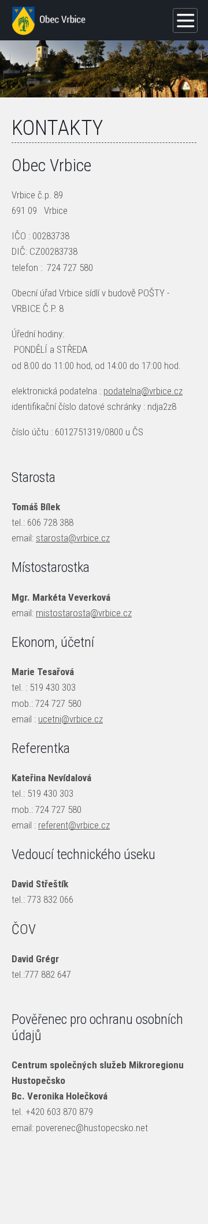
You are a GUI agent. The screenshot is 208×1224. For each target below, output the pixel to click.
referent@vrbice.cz (74, 825)
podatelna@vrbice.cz (143, 391)
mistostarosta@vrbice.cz (84, 613)
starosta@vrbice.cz (73, 538)
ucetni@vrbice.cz (70, 719)
